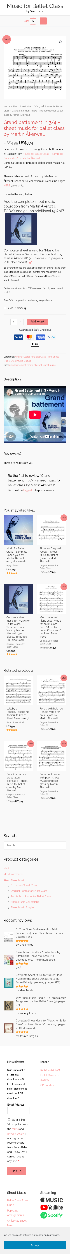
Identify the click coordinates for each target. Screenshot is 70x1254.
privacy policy (15, 1133)
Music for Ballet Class (35, 6)
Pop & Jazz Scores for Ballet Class (31, 896)
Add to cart (37, 321)
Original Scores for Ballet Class (29, 890)
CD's (6, 867)
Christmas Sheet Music (24, 885)
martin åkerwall (34, 365)
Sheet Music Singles (22, 907)
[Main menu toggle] (43, 20)
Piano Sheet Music (14, 880)
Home (7, 106)
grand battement (17, 365)
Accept (35, 1245)
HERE (7, 185)
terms (15, 1129)
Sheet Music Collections (25, 901)
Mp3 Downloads (13, 874)
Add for (16, 308)
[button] (60, 42)
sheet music (49, 365)
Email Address (16, 1104)
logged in (28, 490)
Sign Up (16, 1171)
